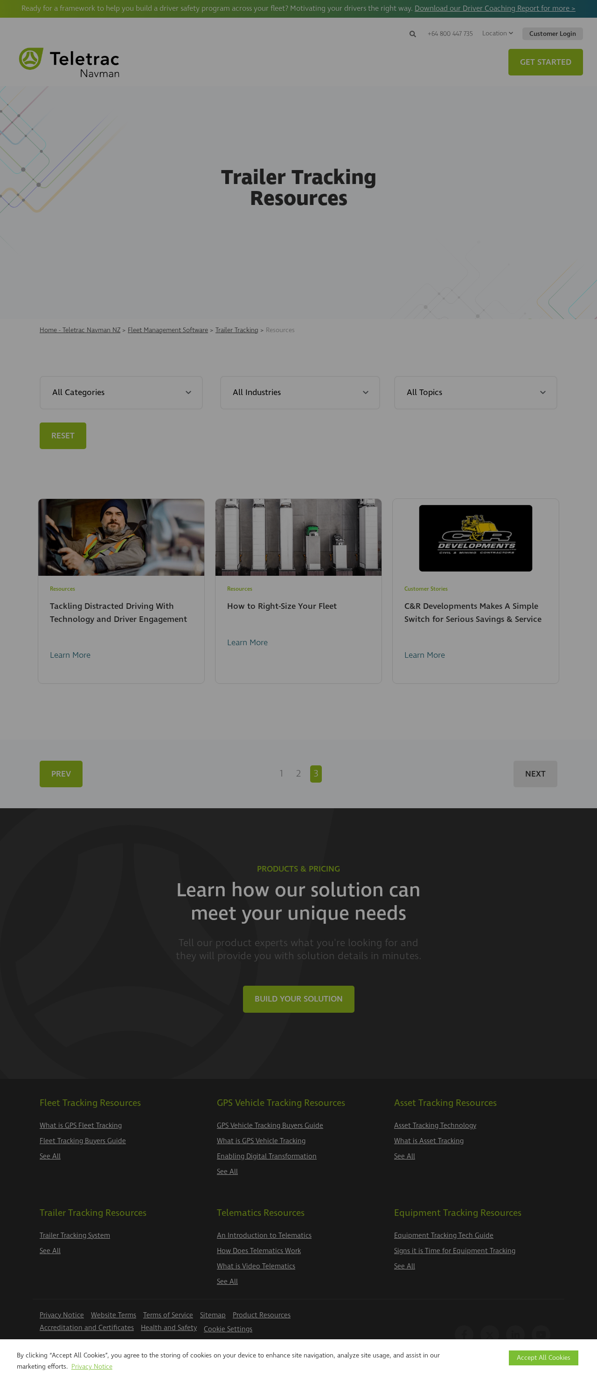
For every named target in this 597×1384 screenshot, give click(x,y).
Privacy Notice (91, 1366)
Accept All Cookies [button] (543, 1357)
